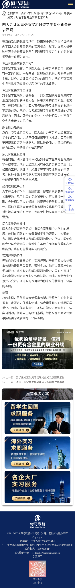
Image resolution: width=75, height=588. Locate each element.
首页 (24, 13)
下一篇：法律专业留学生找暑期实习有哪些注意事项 (35, 382)
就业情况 (45, 13)
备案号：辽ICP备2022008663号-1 (37, 541)
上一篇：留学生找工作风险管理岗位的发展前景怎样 (35, 377)
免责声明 (37, 556)
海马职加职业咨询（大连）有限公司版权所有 (44, 533)
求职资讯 (33, 13)
